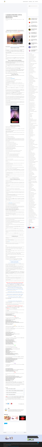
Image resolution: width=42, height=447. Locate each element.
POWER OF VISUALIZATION (31, 203)
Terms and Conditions (32, 437)
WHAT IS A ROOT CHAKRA (19, 19)
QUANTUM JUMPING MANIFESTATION (32, 204)
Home (15, 432)
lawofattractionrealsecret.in (8, 443)
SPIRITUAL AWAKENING (31, 209)
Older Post (25, 432)
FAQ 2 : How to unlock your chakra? (11, 388)
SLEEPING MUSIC (30, 208)
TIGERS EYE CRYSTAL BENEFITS (32, 146)
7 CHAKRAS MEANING (14, 19)
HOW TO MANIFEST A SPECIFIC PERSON (33, 63)
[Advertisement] (15, 9)
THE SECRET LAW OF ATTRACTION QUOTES (33, 144)
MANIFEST (30, 191)
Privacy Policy (29, 437)
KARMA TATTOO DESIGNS (31, 188)
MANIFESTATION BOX (31, 130)
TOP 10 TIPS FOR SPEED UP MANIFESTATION (33, 147)
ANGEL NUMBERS (30, 84)
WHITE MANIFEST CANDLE (31, 160)
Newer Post (5, 432)
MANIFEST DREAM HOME (31, 192)
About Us (36, 436)
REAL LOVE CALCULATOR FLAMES (32, 205)
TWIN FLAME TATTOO (31, 65)
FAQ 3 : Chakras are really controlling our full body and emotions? (15, 390)
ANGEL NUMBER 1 (30, 116)
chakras (21, 49)
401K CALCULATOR (30, 94)
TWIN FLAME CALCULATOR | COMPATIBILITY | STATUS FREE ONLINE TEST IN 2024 (34, 19)
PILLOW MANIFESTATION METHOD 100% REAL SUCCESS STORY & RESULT (34, 33)
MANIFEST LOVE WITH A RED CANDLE (32, 193)
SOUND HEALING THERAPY (31, 141)
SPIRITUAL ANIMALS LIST (31, 142)
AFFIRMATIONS (30, 114)
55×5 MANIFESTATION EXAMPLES (32, 81)
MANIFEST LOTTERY (31, 129)
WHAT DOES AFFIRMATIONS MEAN (32, 67)
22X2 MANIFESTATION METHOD (32, 80)
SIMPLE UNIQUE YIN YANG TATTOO (32, 207)
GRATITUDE (30, 224)
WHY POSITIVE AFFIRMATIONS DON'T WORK (33, 161)
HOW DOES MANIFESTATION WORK (32, 96)
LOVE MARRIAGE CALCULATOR (32, 128)
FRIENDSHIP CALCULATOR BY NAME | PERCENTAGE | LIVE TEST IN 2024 (34, 36)
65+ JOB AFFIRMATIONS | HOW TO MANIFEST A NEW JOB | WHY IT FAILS (34, 47)
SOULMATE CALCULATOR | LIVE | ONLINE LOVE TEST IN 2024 (34, 22)
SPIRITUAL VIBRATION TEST (31, 143)
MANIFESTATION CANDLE (31, 99)
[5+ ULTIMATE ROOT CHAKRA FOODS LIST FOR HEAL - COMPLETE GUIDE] (15, 418)
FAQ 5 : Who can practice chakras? (11, 394)
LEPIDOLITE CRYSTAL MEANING (32, 98)
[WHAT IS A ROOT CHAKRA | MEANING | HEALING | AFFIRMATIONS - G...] (23, 418)
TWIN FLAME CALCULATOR (31, 64)
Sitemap (34, 436)
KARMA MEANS (30, 187)
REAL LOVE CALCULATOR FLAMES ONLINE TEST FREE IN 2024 (34, 40)
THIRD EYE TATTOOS (31, 145)
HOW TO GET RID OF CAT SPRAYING (32, 177)
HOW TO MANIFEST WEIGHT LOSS (32, 178)
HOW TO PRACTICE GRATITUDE (32, 126)
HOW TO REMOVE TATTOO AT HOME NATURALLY (32, 180)
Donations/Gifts (37, 437)
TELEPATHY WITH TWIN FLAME (32, 109)
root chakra (18, 284)
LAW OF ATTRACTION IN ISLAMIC (32, 189)
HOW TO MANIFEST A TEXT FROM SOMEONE (33, 125)
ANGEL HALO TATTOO (31, 83)
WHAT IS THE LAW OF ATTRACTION (32, 158)
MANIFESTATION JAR (31, 131)
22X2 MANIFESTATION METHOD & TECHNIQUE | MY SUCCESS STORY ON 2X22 (34, 26)
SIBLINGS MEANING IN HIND (31, 206)
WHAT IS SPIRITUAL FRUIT (31, 156)
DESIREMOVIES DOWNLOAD (31, 174)
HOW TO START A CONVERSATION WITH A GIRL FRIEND (33, 182)
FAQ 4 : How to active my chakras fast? (11, 392)
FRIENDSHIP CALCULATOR (31, 95)
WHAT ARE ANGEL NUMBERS (31, 77)
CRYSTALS (30, 62)
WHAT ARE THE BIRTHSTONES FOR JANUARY (33, 78)
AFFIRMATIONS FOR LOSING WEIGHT (32, 61)
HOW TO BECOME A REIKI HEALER (32, 97)
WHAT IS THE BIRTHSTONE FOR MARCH (33, 111)
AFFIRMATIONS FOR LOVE (31, 68)
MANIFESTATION (30, 221)
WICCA (29, 112)
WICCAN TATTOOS (30, 163)
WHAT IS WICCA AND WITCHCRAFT (32, 159)
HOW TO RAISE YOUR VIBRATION (32, 127)
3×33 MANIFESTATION (31, 113)
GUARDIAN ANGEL (30, 175)
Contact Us (29, 436)
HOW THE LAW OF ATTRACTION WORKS (33, 176)
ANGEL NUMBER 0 (30, 115)
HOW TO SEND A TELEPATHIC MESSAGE (33, 181)
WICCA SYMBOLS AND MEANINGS (32, 162)
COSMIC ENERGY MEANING (31, 173)
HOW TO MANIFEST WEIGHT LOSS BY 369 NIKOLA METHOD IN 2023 (34, 50)
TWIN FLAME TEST (30, 66)
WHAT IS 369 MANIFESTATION (32, 93)
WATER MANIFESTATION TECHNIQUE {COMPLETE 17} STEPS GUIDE (34, 43)
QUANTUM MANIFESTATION (31, 100)
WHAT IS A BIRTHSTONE (31, 79)
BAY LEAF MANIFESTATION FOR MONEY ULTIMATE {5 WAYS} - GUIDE (34, 29)
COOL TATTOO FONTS (31, 172)
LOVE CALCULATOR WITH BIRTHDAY (32, 190)
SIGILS (29, 225)
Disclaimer (31, 436)
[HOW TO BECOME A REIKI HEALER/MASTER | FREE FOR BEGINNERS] (8, 418)
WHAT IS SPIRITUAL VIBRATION (32, 157)
